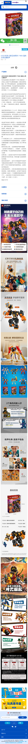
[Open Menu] (2, 2)
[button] (16, 67)
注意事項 (4, 187)
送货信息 (4, 193)
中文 (7, 723)
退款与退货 (5, 200)
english (14, 723)
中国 (20, 723)
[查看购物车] (26, 1)
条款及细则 (21, 741)
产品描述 (4, 71)
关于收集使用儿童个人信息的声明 (15, 742)
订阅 (22, 717)
